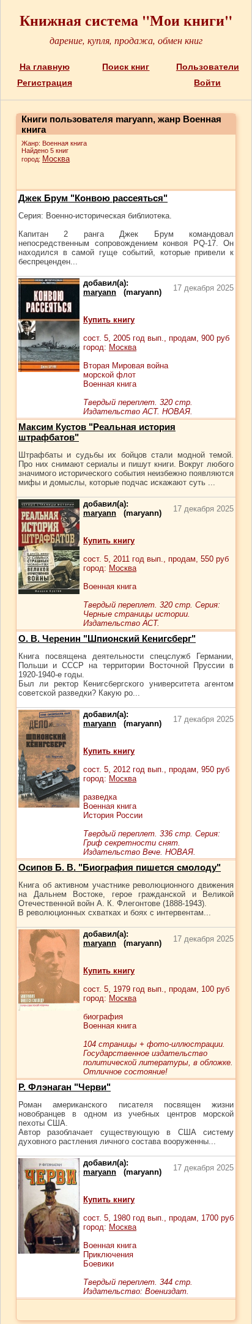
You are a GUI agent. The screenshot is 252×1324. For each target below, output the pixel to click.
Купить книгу (109, 319)
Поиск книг (125, 67)
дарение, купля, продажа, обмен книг (126, 40)
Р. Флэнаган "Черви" (64, 1087)
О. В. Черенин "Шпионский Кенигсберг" (107, 638)
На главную (45, 67)
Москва (56, 158)
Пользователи (207, 67)
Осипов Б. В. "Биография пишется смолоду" (119, 867)
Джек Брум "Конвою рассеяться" (93, 198)
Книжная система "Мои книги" (126, 20)
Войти (207, 82)
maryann (99, 292)
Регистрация (44, 82)
